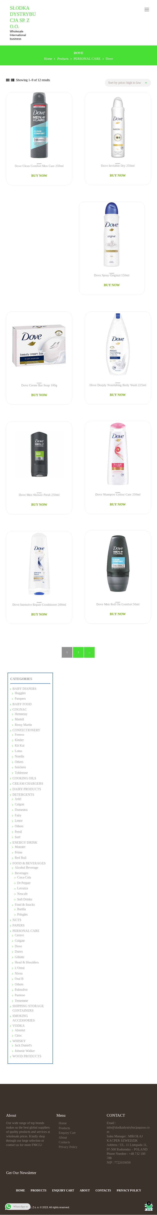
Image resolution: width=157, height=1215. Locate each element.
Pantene (20, 995)
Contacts (64, 1142)
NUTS (16, 920)
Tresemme (21, 1000)
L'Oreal (20, 968)
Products (64, 1128)
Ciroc (18, 1035)
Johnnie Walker (25, 1051)
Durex (19, 951)
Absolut (20, 1030)
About (63, 1137)
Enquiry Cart (67, 1133)
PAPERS (18, 925)
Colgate (20, 940)
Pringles (22, 914)
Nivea (18, 973)
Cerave (19, 935)
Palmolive (21, 989)
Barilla (21, 909)
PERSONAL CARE (25, 931)
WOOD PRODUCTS (26, 1056)
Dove (18, 946)
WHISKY (19, 1041)
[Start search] (103, 886)
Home (63, 1123)
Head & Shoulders (27, 962)
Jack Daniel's (23, 1045)
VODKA (18, 1025)
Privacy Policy (68, 1147)
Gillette (19, 957)
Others (19, 984)
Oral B (19, 978)
